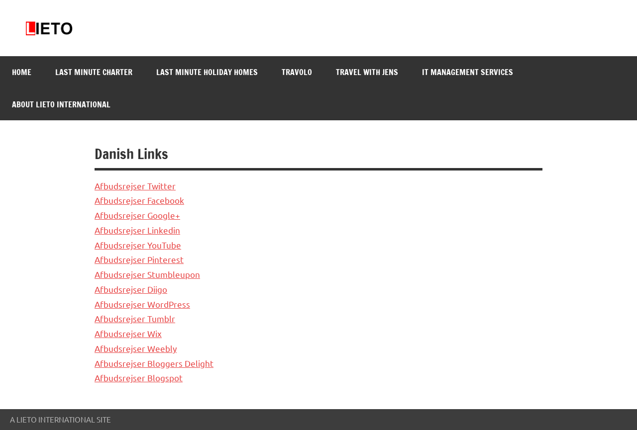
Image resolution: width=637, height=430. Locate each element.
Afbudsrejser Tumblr (135, 318)
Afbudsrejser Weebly (136, 348)
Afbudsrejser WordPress (142, 304)
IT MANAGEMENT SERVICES (467, 72)
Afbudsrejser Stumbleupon (147, 274)
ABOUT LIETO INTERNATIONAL (61, 104)
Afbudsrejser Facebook (139, 200)
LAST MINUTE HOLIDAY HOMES (207, 72)
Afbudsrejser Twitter (135, 185)
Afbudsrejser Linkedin (137, 230)
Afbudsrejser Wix (128, 333)
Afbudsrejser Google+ (137, 215)
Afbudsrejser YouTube (138, 245)
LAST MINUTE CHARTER (93, 72)
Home (21, 72)
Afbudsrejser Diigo (131, 289)
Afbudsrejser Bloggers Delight (154, 363)
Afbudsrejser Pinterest (139, 259)
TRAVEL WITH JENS (367, 72)
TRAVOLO (297, 72)
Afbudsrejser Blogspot (139, 377)
